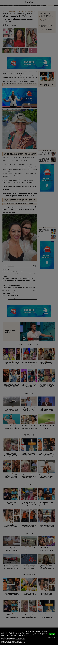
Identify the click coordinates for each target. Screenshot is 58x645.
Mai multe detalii (18, 634)
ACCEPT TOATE (51, 634)
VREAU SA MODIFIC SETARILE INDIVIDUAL (51, 637)
